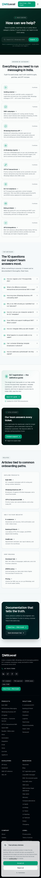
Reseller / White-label (8, 731)
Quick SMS (5, 728)
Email (3, 745)
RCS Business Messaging (9, 708)
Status (24, 821)
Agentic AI (5, 755)
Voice (3, 748)
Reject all (20, 868)
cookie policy (13, 858)
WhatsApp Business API (9, 712)
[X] (8, 674)
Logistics (25, 718)
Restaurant (25, 732)
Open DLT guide (11, 397)
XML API (4, 775)
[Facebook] (12, 674)
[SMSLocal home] (9, 4)
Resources (25, 764)
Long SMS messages (28, 775)
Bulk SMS (4, 705)
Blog (23, 768)
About (3, 834)
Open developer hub (15, 633)
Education (25, 715)
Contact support (12, 436)
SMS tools (25, 785)
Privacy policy (26, 834)
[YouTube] (16, 674)
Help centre (25, 794)
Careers (4, 837)
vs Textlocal (26, 818)
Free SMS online (27, 781)
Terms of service (27, 837)
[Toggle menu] (37, 4)
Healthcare (25, 712)
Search (32, 39)
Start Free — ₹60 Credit (16, 627)
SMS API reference (7, 771)
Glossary (25, 797)
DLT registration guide (28, 771)
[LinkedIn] (3, 674)
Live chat (4, 751)
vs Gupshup (26, 814)
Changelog (25, 824)
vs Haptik (25, 804)
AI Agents (4, 715)
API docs (4, 764)
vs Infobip (25, 807)
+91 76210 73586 (9, 668)
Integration (5, 741)
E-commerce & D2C (28, 705)
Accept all (20, 863)
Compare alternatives (28, 801)
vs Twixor (25, 811)
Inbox (3, 734)
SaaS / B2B (26, 729)
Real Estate (25, 722)
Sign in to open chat (13, 441)
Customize (21, 873)
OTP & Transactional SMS (9, 724)
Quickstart (5, 768)
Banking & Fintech (27, 708)
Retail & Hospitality (28, 725)
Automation (5, 738)
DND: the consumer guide (29, 778)
